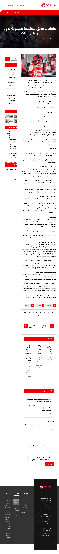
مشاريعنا (25, 508)
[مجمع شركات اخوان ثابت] (15, 121)
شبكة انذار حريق (28, 376)
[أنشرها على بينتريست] (44, 312)
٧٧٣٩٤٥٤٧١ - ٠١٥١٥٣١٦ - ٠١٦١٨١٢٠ (6, 535)
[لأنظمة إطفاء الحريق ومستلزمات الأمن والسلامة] (48, 5)
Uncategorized (12, 69)
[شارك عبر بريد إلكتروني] (38, 315)
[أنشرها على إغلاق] (48, 312)
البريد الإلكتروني (40, 446)
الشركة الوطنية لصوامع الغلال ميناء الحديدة (15, 509)
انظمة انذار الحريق (28, 373)
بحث (7, 58)
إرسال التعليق (49, 464)
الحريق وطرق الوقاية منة (11, 86)
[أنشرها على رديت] (40, 312)
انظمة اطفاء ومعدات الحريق (39, 365)
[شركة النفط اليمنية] (7, 116)
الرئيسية (25, 501)
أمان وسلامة (27, 305)
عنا (26, 503)
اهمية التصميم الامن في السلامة (12, 145)
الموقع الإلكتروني (29, 446)
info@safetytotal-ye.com (6, 529)
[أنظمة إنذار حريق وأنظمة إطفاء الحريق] (14, 134)
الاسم (52, 446)
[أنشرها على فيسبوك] (52, 312)
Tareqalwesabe (49, 305)
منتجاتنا (25, 510)
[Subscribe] (7, 179)
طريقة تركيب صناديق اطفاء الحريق (12, 154)
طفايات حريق (12, 101)
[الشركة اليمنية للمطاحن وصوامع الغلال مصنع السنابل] (11, 116)
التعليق (52, 429)
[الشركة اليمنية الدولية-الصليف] (11, 121)
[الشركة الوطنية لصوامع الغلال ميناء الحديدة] (15, 116)
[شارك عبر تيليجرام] (25, 312)
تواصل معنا (24, 512)
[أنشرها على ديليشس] (36, 312)
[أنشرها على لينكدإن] (32, 312)
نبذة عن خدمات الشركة (12, 104)
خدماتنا (25, 505)
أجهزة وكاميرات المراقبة (29, 365)
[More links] (11, 12)
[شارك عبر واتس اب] (29, 312)
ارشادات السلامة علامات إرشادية (49, 359)
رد (50, 413)
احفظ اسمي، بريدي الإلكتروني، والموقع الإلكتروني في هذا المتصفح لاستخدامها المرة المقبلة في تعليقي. (40, 458)
